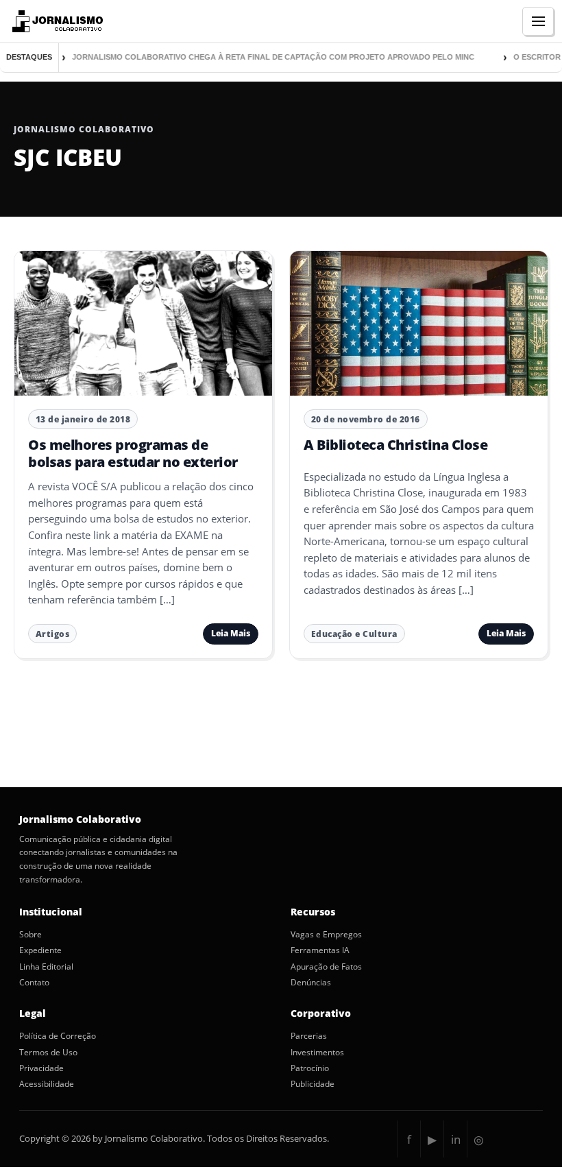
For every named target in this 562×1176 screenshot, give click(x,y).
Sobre (30, 934)
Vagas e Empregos (326, 934)
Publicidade (312, 1084)
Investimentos (317, 1052)
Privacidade (41, 1068)
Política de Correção (57, 1036)
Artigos (53, 634)
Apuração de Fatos (326, 966)
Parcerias (309, 1036)
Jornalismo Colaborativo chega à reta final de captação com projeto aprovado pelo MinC (263, 57)
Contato (34, 982)
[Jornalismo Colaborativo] (55, 21)
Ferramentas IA (320, 950)
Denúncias (311, 982)
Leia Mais (230, 633)
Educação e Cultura (354, 634)
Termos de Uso (48, 1052)
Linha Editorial (46, 966)
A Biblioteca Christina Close (395, 444)
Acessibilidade (46, 1084)
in (456, 1139)
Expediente (40, 950)
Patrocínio (310, 1068)
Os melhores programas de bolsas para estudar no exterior (133, 452)
